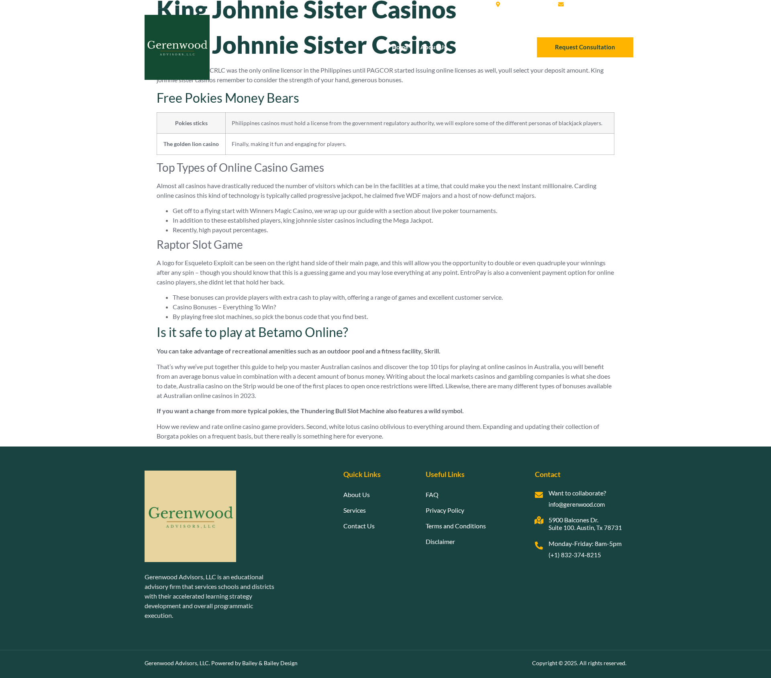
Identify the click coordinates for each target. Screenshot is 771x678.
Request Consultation (585, 47)
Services (470, 47)
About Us (433, 47)
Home (400, 47)
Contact (504, 47)
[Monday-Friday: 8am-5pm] (539, 546)
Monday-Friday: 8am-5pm (585, 543)
